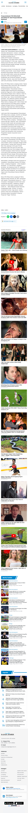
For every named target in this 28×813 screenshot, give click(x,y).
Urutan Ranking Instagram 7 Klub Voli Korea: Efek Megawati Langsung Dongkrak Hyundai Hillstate (17, 661)
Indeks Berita (4, 765)
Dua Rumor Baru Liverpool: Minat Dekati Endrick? (17, 583)
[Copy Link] (17, 216)
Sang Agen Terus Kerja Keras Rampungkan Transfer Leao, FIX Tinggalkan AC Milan (13, 708)
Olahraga (11, 658)
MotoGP (19, 780)
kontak (2, 759)
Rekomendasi (20, 772)
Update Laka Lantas (22, 770)
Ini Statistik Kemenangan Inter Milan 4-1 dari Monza (18, 609)
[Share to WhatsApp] (8, 216)
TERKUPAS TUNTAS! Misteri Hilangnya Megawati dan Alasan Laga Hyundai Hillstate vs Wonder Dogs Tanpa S (15, 700)
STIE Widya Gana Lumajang (8, 213)
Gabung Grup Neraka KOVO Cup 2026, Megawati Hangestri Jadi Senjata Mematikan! (15, 717)
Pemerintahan (4, 776)
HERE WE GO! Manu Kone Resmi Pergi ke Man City (15, 694)
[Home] (1, 12)
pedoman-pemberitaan (6, 757)
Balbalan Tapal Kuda (22, 776)
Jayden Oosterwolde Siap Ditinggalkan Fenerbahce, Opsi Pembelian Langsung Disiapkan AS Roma (17, 644)
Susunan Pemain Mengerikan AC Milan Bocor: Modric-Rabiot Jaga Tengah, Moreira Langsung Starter (17, 652)
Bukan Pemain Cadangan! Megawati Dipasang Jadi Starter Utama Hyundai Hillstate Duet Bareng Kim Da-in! (13, 685)
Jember (3, 770)
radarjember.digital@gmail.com (8, 747)
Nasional (3, 778)
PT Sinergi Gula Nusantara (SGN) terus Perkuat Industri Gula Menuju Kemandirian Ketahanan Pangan (15, 726)
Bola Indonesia (4, 782)
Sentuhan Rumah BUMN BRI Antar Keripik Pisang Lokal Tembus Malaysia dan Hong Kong (17, 627)
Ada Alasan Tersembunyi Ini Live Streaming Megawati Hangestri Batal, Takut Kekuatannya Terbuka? (18, 601)
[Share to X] (14, 216)
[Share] (25, 22)
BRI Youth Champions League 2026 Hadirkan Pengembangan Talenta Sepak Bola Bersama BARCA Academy (17, 618)
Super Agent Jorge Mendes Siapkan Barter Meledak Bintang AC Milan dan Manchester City (15, 713)
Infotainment (20, 774)
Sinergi (5, 13)
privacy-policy (4, 755)
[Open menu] (2, 2)
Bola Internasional (13, 581)
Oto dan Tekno (20, 778)
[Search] (25, 2)
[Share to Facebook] (11, 216)
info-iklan (3, 761)
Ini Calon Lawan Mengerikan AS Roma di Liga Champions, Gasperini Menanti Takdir (15, 722)
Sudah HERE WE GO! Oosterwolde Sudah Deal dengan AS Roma (17, 592)
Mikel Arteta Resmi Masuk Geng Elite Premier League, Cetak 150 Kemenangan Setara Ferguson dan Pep (18, 636)
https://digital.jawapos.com (12, 797)
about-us (3, 763)
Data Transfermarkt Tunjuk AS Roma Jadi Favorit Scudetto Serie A (15, 703)
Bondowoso (4, 772)
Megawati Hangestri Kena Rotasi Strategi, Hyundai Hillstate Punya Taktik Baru (15, 691)
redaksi (3, 753)
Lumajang (3, 774)
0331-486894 (4, 743)
